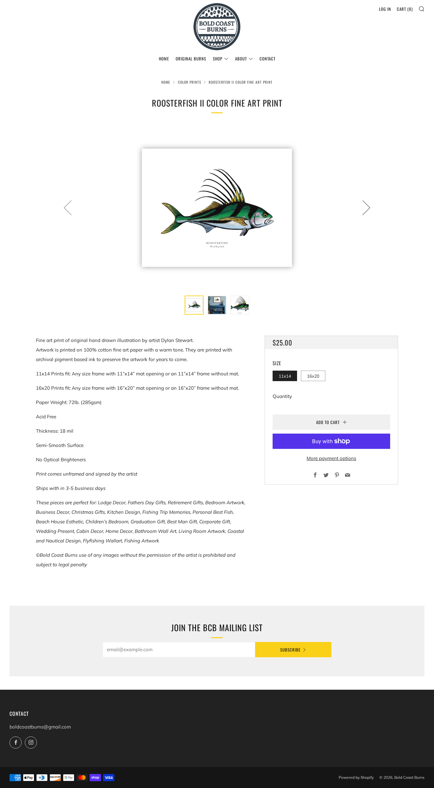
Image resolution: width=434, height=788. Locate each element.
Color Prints (189, 82)
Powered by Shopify (356, 777)
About (241, 58)
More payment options (331, 458)
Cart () (405, 9)
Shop (217, 58)
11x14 (285, 376)
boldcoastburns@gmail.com (40, 727)
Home (164, 58)
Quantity (282, 396)
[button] (194, 305)
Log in (385, 9)
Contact (267, 58)
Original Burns (191, 58)
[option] (217, 207)
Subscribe (290, 649)
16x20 (313, 376)
